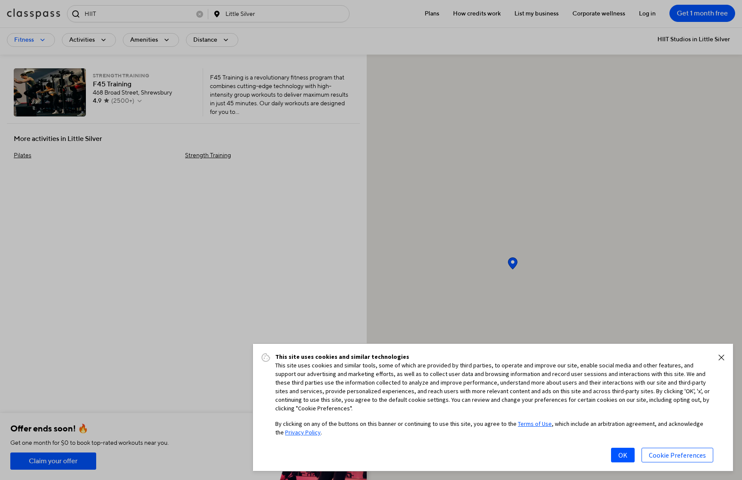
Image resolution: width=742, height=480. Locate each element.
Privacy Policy (303, 432)
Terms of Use (535, 424)
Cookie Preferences (677, 455)
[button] (721, 358)
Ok (622, 455)
